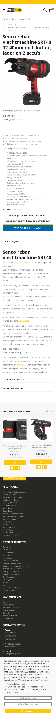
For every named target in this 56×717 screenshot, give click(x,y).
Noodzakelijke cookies (17, 684)
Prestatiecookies (37, 686)
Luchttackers (8, 530)
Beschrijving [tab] (13, 241)
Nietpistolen (8, 522)
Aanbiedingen (8, 558)
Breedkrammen (9, 577)
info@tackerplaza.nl (13, 654)
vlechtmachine (20, 262)
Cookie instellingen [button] (28, 698)
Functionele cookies (16, 686)
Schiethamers (8, 533)
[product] (15, 430)
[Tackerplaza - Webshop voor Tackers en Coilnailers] (14, 10)
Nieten (5, 585)
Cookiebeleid (8, 618)
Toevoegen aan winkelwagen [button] (15, 462)
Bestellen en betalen (11, 607)
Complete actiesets (10, 560)
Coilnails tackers (9, 495)
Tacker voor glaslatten (11, 535)
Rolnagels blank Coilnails (13, 569)
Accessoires (8, 555)
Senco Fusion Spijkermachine (14, 492)
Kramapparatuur (9, 519)
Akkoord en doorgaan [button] (28, 704)
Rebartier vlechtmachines (13, 514)
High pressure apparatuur (13, 516)
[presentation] (6, 81)
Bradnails (6, 582)
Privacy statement (10, 616)
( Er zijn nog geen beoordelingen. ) (27, 111)
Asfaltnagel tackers (10, 500)
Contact (6, 613)
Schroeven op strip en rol (13, 588)
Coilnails (6, 550)
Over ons (6, 602)
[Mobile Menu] (4, 10)
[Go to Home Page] (3, 24)
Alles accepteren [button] (28, 711)
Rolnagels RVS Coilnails (12, 563)
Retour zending (9, 610)
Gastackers (7, 511)
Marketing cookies (38, 689)
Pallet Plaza (20, 364)
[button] (45, 411)
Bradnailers (7, 524)
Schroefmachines (10, 505)
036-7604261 (10, 646)
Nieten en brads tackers (12, 497)
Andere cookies (14, 692)
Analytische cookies (16, 689)
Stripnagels (7, 580)
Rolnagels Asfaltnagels (12, 574)
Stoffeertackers (9, 527)
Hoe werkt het (8, 605)
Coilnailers (7, 547)
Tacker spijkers (9, 590)
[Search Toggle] (45, 10)
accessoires (24, 321)
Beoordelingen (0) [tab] (16, 379)
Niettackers (7, 508)
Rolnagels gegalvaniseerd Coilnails (16, 566)
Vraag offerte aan (27, 228)
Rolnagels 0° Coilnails (11, 571)
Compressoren (9, 552)
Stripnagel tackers (10, 503)
